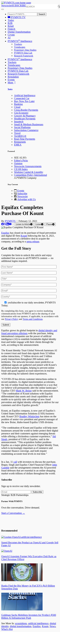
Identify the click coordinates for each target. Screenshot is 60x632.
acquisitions (21, 623)
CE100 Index (21, 169)
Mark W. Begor (24, 390)
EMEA (17, 144)
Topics (10, 89)
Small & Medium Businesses (28, 124)
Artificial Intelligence (24, 95)
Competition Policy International (30, 175)
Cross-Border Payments (26, 110)
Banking (18, 104)
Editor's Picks (21, 160)
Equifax (5, 232)
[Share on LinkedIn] (7, 224)
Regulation (13, 76)
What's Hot (7, 629)
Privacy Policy (11, 319)
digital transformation (20, 626)
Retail (11, 26)
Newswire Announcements (27, 166)
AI (9, 37)
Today (11, 20)
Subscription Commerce (26, 130)
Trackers (18, 44)
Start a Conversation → (13, 513)
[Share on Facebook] (2, 224)
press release (33, 241)
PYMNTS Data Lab (23, 53)
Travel (17, 133)
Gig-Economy (21, 112)
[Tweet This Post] (5, 224)
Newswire (6, 5)
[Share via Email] (10, 224)
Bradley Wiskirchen (29, 416)
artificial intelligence (38, 623)
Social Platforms (22, 127)
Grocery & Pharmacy (25, 115)
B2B (10, 23)
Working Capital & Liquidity (28, 172)
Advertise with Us (26, 199)
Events (11, 79)
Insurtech (18, 121)
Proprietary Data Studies (25, 50)
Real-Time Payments (24, 139)
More (11, 82)
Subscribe (22, 193)
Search (42, 14)
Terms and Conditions (33, 319)
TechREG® (20, 136)
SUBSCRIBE (19, 5)
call (15, 461)
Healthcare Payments (24, 118)
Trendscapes (19, 47)
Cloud (17, 107)
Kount (24, 235)
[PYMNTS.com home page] (16, 2)
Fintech (11, 29)
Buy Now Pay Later (24, 101)
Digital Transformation (19, 31)
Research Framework (23, 56)
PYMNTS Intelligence (20, 41)
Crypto (11, 34)
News (53, 626)
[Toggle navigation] (2, 9)
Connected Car (21, 98)
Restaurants (20, 141)
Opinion (18, 163)
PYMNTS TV (18, 17)
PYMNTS (10, 221)
